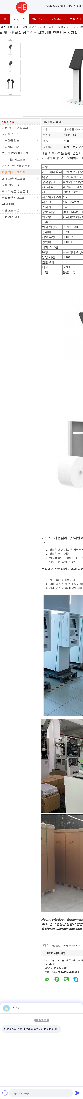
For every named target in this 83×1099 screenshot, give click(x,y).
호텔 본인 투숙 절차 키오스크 (66, 945)
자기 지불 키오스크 (13, 159)
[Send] (78, 1093)
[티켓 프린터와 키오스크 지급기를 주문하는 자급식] (10, 50)
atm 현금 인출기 (12, 140)
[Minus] (77, 1008)
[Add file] (5, 1093)
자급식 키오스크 (12, 134)
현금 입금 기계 (11, 146)
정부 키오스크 (10, 184)
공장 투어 (57, 19)
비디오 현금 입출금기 (15, 191)
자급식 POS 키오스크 (15, 153)
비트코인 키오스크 (13, 197)
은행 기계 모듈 (11, 216)
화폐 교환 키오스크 (13, 178)
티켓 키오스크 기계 (34, 26)
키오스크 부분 (10, 210)
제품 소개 (19, 19)
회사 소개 (38, 19)
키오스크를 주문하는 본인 (17, 165)
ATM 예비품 (9, 204)
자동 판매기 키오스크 (15, 127)
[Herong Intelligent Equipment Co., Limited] (21, 7)
